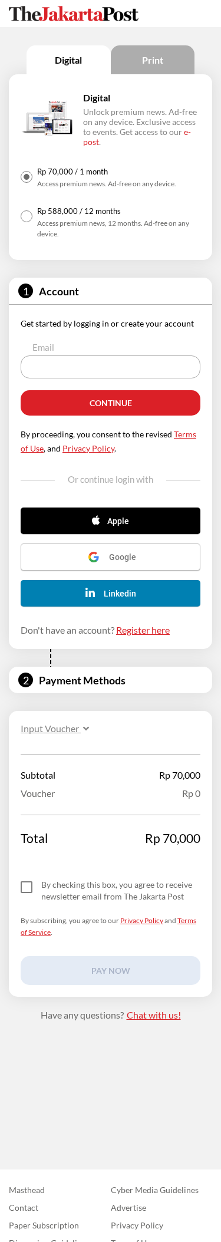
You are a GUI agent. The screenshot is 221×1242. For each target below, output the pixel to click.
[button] (110, 521)
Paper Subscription (44, 1225)
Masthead (27, 1190)
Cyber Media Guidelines (155, 1190)
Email (43, 347)
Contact (23, 1208)
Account (59, 291)
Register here (143, 629)
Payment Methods (82, 680)
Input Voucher (51, 728)
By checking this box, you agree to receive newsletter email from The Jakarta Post (116, 890)
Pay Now (110, 971)
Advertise (128, 1208)
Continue (111, 403)
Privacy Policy (88, 448)
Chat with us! (154, 1014)
